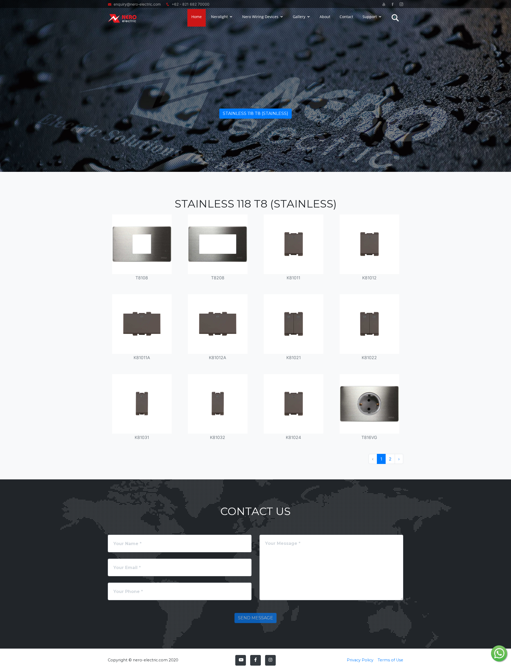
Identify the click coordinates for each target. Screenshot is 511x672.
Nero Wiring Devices (260, 16)
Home (196, 16)
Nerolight (219, 16)
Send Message (255, 617)
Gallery (299, 16)
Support (369, 16)
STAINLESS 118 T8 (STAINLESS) (255, 113)
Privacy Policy (360, 660)
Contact (346, 16)
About (325, 16)
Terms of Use (390, 660)
